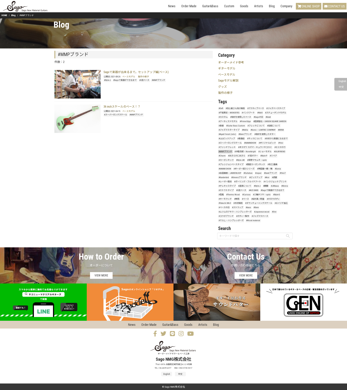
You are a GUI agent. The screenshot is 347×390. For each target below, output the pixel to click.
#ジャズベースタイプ (275, 108)
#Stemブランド (245, 134)
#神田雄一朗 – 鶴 (264, 169)
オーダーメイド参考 (231, 62)
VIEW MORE (101, 275)
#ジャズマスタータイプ (229, 130)
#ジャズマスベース (260, 216)
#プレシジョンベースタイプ (231, 164)
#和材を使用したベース (240, 117)
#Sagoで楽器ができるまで (125, 80)
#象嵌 (221, 126)
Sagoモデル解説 (228, 80)
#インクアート (248, 113)
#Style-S (276, 194)
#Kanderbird (224, 177)
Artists (258, 6)
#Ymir (280, 143)
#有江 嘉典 (272, 164)
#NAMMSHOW (250, 143)
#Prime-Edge (245, 121)
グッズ (222, 86)
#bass (248, 207)
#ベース (245, 199)
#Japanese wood (261, 212)
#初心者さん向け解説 (235, 108)
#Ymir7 (283, 173)
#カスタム (223, 117)
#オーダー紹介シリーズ (244, 169)
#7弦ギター (253, 156)
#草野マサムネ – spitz (257, 160)
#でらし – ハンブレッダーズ (231, 220)
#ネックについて (254, 138)
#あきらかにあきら (236, 156)
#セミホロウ (280, 147)
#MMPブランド (158, 80)
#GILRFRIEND (279, 151)
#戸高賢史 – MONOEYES (229, 113)
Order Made (188, 6)
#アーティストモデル (228, 121)
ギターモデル (226, 68)
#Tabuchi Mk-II (225, 203)
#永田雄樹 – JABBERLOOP (230, 173)
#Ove (274, 212)
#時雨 (236, 199)
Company (286, 6)
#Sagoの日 (258, 117)
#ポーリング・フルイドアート (247, 181)
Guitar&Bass (210, 6)
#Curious (246, 194)
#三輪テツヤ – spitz (262, 194)
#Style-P (263, 156)
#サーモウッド (225, 199)
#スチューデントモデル (275, 113)
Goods (244, 6)
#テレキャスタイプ (227, 186)
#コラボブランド (226, 216)
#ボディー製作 (242, 216)
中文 (341, 87)
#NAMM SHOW (225, 169)
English (342, 81)
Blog (272, 6)
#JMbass (275, 186)
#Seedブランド (270, 173)
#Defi (221, 108)
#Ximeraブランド (239, 177)
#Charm (222, 156)
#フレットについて (256, 126)
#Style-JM (240, 160)
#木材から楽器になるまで (276, 138)
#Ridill (260, 113)
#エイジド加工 (281, 203)
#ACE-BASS (253, 190)
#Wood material (253, 220)
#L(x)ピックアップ (227, 138)
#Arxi (267, 177)
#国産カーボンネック (255, 164)
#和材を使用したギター (264, 134)
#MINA (281, 130)
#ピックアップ (255, 177)
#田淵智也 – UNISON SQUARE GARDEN (269, 121)
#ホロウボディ (273, 199)
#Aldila (245, 130)
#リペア (273, 156)
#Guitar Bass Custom (235, 126)
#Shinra (284, 186)
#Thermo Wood (233, 194)
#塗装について (244, 186)
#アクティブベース (255, 108)
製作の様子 (143, 76)
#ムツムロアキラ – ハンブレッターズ (235, 212)
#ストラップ (237, 207)
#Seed (268, 117)
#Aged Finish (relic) (227, 134)
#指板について (273, 126)
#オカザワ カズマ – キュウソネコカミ (255, 147)
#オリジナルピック (267, 143)
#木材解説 (238, 203)
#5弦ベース (144, 80)
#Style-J (107, 80)
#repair (258, 173)
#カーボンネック (226, 160)
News (171, 6)
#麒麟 (265, 186)
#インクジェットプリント (275, 181)
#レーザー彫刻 (225, 181)
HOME (4, 15)
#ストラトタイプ (226, 190)
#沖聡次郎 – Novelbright (245, 151)
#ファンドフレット (227, 147)
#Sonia (278, 169)
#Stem (256, 207)
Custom (229, 6)
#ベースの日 (224, 207)
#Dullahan (248, 173)
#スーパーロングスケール (115, 115)
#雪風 (221, 194)
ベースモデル (128, 76)
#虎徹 (274, 177)
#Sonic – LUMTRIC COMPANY (263, 130)
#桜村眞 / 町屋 (257, 199)
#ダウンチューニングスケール (258, 203)
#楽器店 (241, 138)
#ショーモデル (264, 151)
